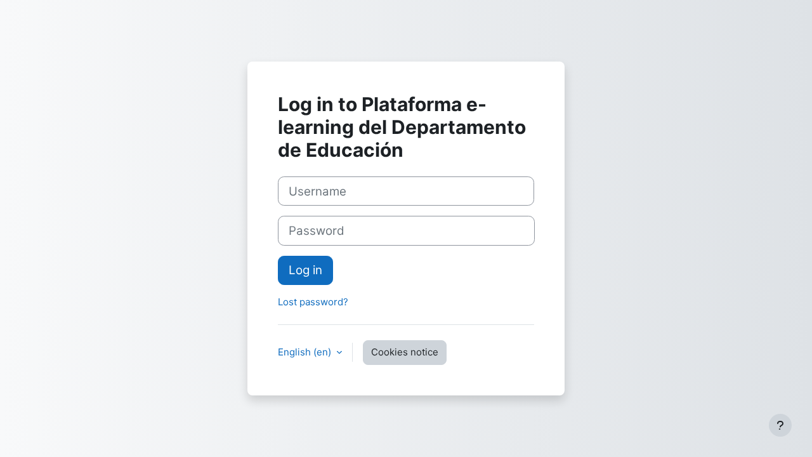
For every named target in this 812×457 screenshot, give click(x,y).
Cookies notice (404, 352)
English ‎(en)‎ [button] (306, 352)
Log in (305, 270)
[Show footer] (780, 425)
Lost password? (313, 302)
